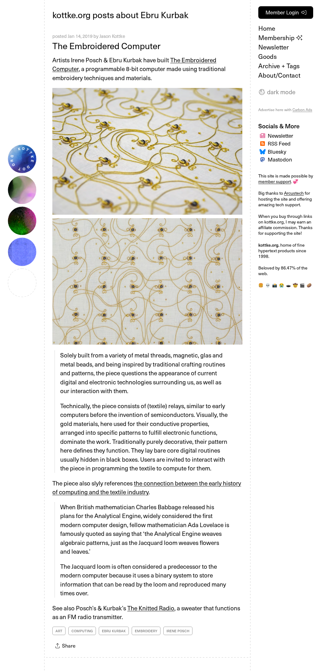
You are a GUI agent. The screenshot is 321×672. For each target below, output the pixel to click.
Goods (267, 56)
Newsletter (273, 47)
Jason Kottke (112, 36)
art (58, 631)
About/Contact (279, 75)
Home (266, 28)
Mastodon (280, 159)
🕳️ (288, 285)
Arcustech (294, 193)
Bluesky (277, 151)
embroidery (146, 631)
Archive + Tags (279, 65)
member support (274, 181)
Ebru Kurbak (114, 631)
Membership (277, 37)
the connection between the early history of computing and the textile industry (146, 487)
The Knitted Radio (150, 607)
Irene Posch (177, 631)
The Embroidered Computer (106, 45)
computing (82, 631)
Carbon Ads (302, 109)
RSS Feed (279, 143)
